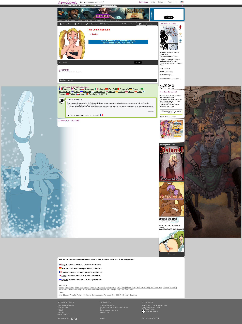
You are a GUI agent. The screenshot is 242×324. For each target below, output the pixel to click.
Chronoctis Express (82, 288)
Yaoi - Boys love (131, 295)
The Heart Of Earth (142, 288)
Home (60, 20)
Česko (82, 94)
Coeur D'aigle (125, 289)
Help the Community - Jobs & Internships (114, 307)
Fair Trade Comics (148, 309)
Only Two (84, 289)
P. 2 (117, 20)
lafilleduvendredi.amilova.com (170, 78)
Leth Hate (110, 289)
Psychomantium (110, 288)
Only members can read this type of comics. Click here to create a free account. (118, 42)
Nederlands (99, 92)
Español (112, 89)
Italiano (101, 89)
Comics (80, 20)
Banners (60, 311)
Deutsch (136, 89)
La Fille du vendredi (100, 20)
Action (61, 295)
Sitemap (102, 318)
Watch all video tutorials (168, 117)
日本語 (111, 92)
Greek (77, 92)
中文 (139, 92)
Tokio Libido (121, 288)
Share (80, 24)
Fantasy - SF (81, 295)
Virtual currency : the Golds (109, 311)
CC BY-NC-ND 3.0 (151, 311)
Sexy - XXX (88, 20)
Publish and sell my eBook (151, 307)
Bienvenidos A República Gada (69, 289)
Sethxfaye (166, 288)
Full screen (93, 24)
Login (153, 2)
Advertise (60, 312)
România (92, 94)
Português (124, 89)
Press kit (60, 309)
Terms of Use (104, 312)
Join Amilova (143, 2)
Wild (131, 289)
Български (89, 89)
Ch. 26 (111, 20)
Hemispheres (69, 288)
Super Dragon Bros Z (96, 288)
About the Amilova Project (66, 305)
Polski (131, 92)
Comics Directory (70, 20)
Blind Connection (156, 288)
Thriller (122, 295)
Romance (107, 295)
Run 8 (117, 289)
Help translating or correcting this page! (171, 112)
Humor (88, 295)
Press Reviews (62, 307)
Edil (105, 289)
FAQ (101, 309)
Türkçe (72, 94)
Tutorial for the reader (107, 305)
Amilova (61, 288)
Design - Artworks (70, 295)
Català (121, 92)
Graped (173, 288)
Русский (87, 92)
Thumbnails (108, 24)
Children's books (97, 295)
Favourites (66, 24)
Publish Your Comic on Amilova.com (154, 305)
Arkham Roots (130, 288)
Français (66, 89)
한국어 (103, 94)
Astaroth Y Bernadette (95, 289)
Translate (151, 111)
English (77, 89)
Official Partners (62, 314)
